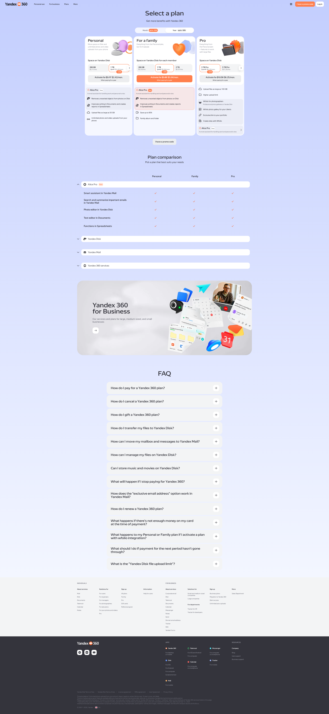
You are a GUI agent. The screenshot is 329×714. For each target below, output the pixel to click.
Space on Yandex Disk (99, 60)
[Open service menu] (291, 4)
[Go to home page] (16, 4)
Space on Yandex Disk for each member (157, 60)
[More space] (129, 68)
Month (150, 30)
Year (179, 30)
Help (157, 696)
